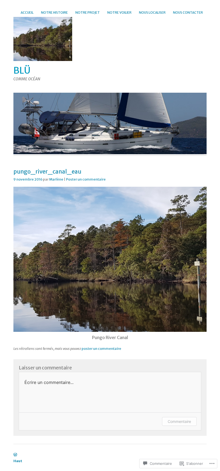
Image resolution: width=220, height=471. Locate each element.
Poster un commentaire (86, 179)
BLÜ (22, 70)
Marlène (56, 179)
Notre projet (87, 12)
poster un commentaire (101, 348)
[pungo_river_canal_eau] (110, 330)
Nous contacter (188, 12)
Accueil (27, 12)
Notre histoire (54, 12)
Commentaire (179, 421)
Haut (17, 461)
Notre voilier (119, 12)
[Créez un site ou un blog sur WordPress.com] (15, 455)
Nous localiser (152, 12)
